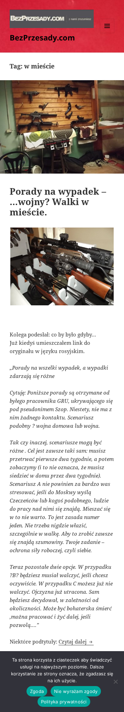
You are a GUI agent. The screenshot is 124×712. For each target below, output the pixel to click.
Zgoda (37, 691)
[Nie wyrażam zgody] (115, 681)
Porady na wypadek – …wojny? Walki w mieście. (58, 201)
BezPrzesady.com (42, 37)
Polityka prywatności (64, 701)
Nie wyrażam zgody (75, 691)
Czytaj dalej (76, 641)
